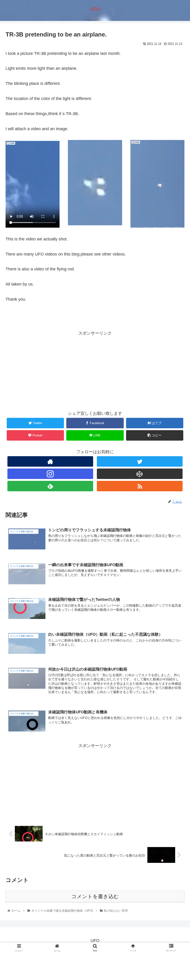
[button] (176, 598)
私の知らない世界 (21, 319)
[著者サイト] (50, 461)
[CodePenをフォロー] (140, 474)
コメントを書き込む (95, 896)
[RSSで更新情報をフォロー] (140, 486)
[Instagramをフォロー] (50, 474)
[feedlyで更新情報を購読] (50, 486)
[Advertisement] (95, 369)
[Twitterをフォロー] (140, 461)
